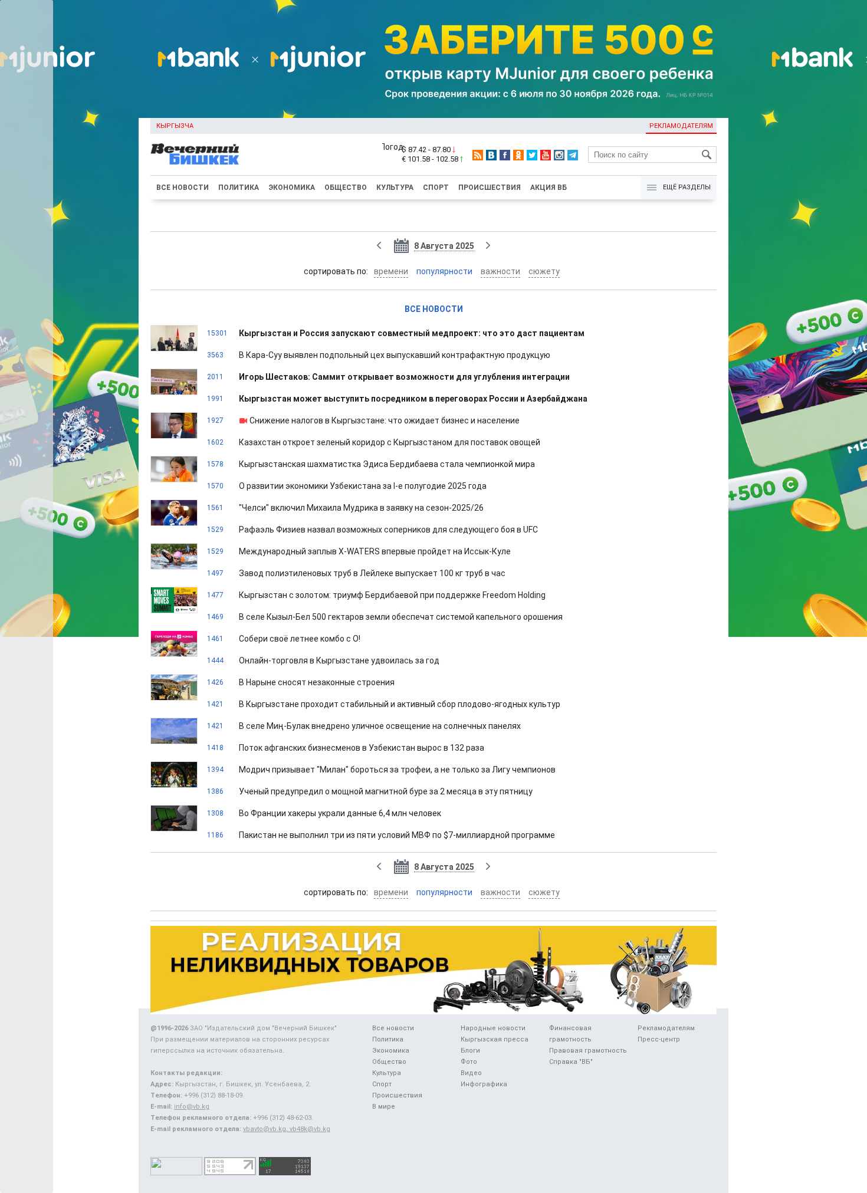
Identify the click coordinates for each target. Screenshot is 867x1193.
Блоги (470, 1050)
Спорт (436, 187)
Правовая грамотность (588, 1050)
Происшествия (489, 187)
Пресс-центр (659, 1039)
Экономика (291, 187)
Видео (471, 1073)
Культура (394, 187)
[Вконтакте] (491, 155)
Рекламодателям (681, 126)
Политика (238, 187)
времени (391, 271)
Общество (345, 187)
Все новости (182, 187)
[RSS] (477, 155)
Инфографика (484, 1084)
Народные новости (493, 1028)
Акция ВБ (548, 187)
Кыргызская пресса (494, 1039)
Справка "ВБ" (571, 1062)
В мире (383, 1106)
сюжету (544, 271)
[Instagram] (559, 155)
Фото (469, 1062)
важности (500, 271)
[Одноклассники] (518, 155)
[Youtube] (545, 155)
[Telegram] (572, 155)
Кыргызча (174, 126)
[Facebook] (505, 155)
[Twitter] (532, 155)
